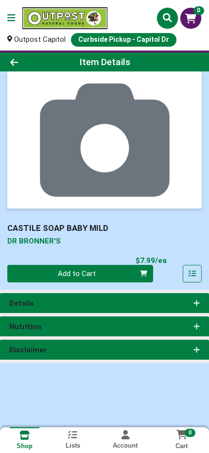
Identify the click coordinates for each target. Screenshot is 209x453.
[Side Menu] (11, 18)
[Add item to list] (192, 273)
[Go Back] (31, 62)
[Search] (167, 18)
